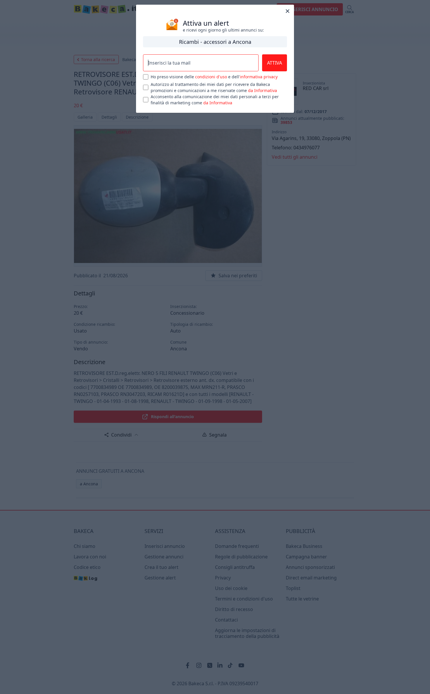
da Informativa (262, 90)
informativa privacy (259, 76)
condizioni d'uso (211, 76)
